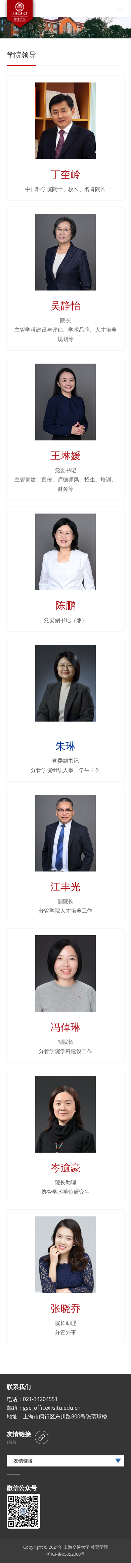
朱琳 (65, 746)
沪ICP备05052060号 (65, 1554)
